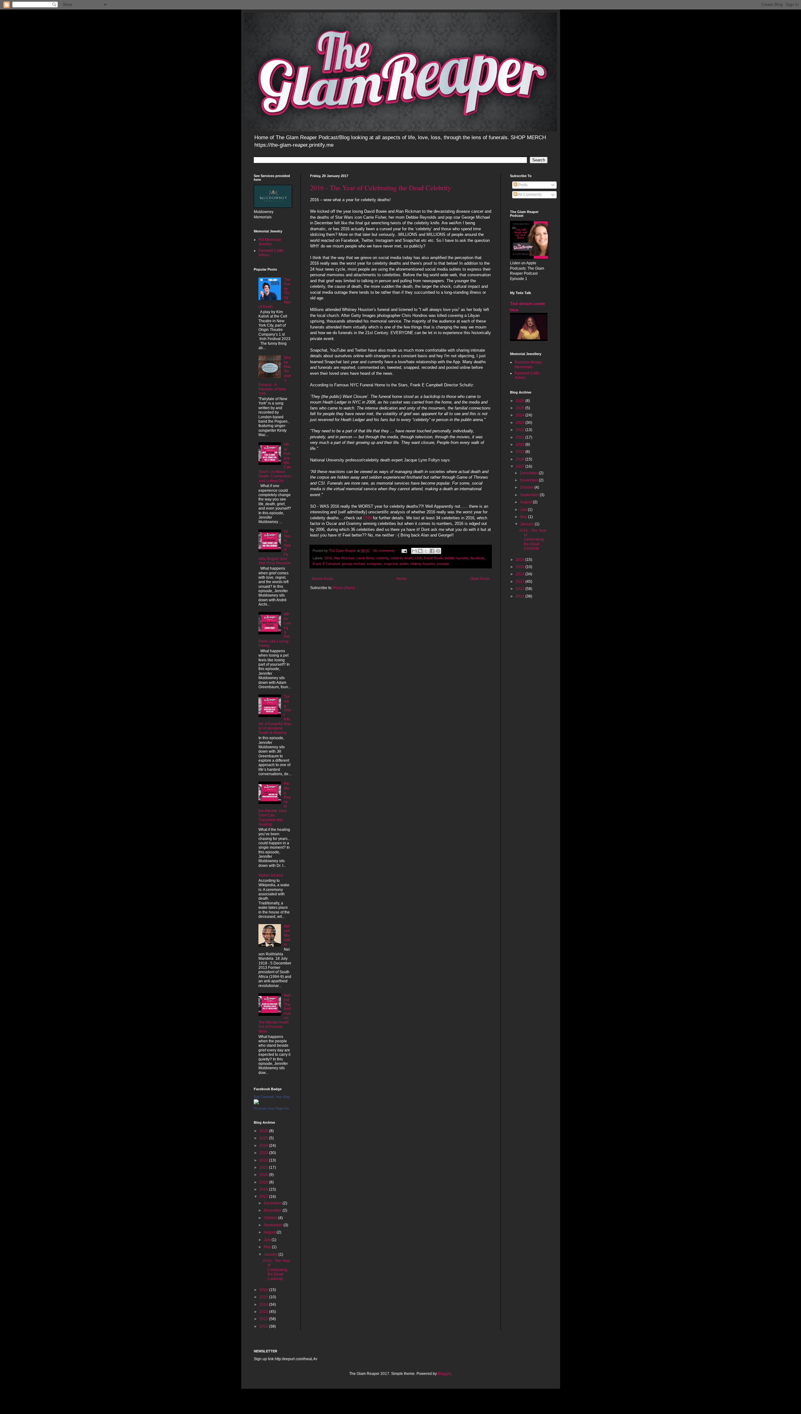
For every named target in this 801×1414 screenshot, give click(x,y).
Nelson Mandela (287, 935)
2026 (264, 1131)
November (273, 1210)
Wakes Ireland (270, 875)
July (268, 1240)
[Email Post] (404, 550)
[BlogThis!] (420, 551)
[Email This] (414, 551)
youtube (443, 564)
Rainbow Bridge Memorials (528, 364)
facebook (478, 558)
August (270, 1232)
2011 (264, 1326)
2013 (264, 1312)
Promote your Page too (271, 1108)
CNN (368, 518)
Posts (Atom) (344, 588)
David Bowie (433, 558)
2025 (264, 1138)
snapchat (391, 564)
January (271, 1254)
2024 (264, 1145)
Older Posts (480, 579)
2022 (264, 1160)
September (273, 1225)
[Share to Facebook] (432, 551)
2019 (264, 1182)
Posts (522, 185)
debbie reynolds (457, 558)
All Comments (529, 194)
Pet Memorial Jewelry (269, 241)
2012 (264, 1319)
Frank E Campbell (326, 564)
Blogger (444, 1373)
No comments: (384, 550)
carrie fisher (365, 558)
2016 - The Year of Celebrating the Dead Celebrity (380, 187)
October (271, 1218)
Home (401, 579)
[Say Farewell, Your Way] (256, 1103)
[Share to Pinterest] (438, 551)
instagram (374, 564)
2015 (264, 1297)
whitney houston (422, 564)
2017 (264, 1196)
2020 (264, 1174)
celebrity (382, 558)
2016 (328, 558)
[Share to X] (426, 551)
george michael (353, 564)
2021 (264, 1167)
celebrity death (401, 558)
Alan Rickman (344, 558)
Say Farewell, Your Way (272, 1097)
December (273, 1203)
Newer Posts (322, 579)
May (268, 1247)
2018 (264, 1189)
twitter (404, 564)
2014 (264, 1304)
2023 (264, 1153)
